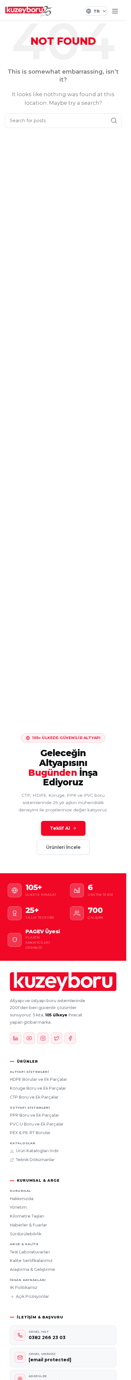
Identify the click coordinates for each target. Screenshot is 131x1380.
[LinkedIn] (15, 1038)
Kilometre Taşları (27, 1216)
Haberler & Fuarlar (28, 1225)
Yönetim (18, 1207)
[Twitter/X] (56, 1038)
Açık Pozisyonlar (32, 1296)
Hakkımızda (21, 1198)
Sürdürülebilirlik (25, 1233)
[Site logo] (28, 11)
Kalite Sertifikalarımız (31, 1260)
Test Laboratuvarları (30, 1252)
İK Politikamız (23, 1287)
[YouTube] (29, 1038)
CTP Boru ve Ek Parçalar (34, 1097)
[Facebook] (70, 1038)
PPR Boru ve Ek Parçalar (34, 1115)
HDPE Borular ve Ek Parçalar (38, 1079)
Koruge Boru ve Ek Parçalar (38, 1088)
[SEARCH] (114, 120)
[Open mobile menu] (115, 11)
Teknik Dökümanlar (35, 1159)
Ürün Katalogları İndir (37, 1150)
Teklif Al (60, 828)
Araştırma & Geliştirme (32, 1269)
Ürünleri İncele (63, 847)
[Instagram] (43, 1038)
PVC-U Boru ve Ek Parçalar (37, 1124)
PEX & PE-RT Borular (30, 1132)
